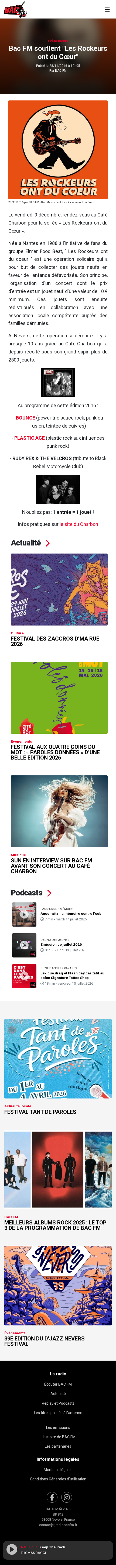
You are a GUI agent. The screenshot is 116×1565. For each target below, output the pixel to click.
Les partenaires (58, 1446)
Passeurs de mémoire (56, 909)
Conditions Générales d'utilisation (58, 1479)
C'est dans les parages (58, 968)
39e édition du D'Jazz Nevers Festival (44, 1341)
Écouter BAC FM (58, 1384)
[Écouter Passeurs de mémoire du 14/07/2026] (24, 914)
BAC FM (61, 71)
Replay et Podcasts (58, 1403)
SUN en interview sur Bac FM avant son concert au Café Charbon (51, 865)
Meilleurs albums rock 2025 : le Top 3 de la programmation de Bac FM (55, 1225)
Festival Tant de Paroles (40, 1112)
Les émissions (58, 1427)
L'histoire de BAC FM (58, 1437)
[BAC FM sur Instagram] (66, 1497)
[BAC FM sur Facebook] (52, 1497)
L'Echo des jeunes (54, 940)
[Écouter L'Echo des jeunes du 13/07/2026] (24, 945)
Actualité (58, 1393)
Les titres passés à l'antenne (58, 1413)
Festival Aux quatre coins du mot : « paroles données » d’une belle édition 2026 (55, 752)
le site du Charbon (79, 524)
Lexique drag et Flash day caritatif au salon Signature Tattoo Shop (72, 975)
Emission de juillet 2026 (61, 944)
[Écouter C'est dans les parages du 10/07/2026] (24, 976)
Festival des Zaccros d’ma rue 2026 (55, 641)
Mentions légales (58, 1470)
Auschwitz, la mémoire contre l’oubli (72, 913)
